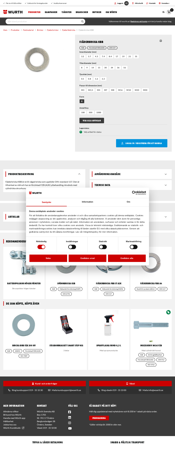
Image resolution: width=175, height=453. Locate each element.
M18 (128, 90)
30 (105, 67)
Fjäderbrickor (53, 30)
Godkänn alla (126, 258)
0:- (167, 11)
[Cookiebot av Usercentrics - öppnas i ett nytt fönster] (134, 193)
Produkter (34, 12)
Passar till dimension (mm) (90, 85)
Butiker (96, 12)
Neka (48, 258)
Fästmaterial (28, 30)
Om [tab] (128, 202)
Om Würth (111, 12)
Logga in (120, 3)
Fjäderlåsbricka (68, 30)
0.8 (89, 79)
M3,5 (90, 90)
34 (112, 67)
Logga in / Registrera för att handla (144, 143)
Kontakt (152, 3)
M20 (137, 90)
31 (136, 56)
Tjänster (66, 12)
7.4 (103, 56)
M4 (98, 90)
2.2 (103, 79)
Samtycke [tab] (46, 202)
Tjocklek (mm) (85, 74)
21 (130, 56)
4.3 (96, 56)
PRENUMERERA (99, 418)
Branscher (82, 12)
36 (118, 67)
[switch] (72, 247)
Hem (5, 30)
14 (92, 67)
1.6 (96, 79)
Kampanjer (51, 12)
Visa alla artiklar (92, 120)
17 (117, 56)
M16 (120, 90)
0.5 (82, 79)
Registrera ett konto (138, 21)
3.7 (89, 56)
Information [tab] (87, 202)
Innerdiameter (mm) (87, 52)
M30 (145, 90)
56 (124, 67)
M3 (82, 90)
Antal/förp (83, 108)
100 (83, 112)
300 (90, 112)
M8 (112, 90)
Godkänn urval (87, 258)
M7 (105, 90)
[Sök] (82, 21)
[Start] (13, 12)
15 (99, 67)
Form (81, 97)
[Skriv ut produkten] (161, 40)
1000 (98, 112)
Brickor (40, 30)
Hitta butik (139, 3)
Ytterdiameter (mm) (87, 63)
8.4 (110, 56)
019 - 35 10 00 (50, 427)
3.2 (82, 56)
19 (123, 56)
